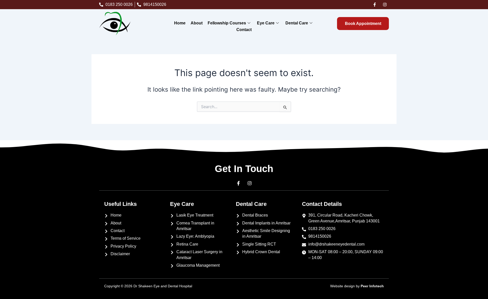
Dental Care (296, 23)
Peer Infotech (372, 286)
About (197, 23)
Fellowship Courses (227, 23)
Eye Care (265, 23)
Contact (244, 29)
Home (180, 23)
